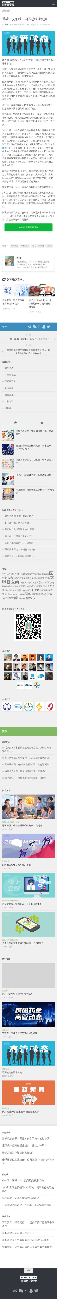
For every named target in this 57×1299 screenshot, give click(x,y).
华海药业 (14, 246)
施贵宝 (38, 586)
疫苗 (19, 590)
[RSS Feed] (53, 327)
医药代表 (9, 368)
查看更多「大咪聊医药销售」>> (20, 556)
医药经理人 (10, 381)
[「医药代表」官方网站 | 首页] (10, 3)
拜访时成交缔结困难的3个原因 (19, 529)
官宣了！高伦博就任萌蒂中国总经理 (19, 1033)
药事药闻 (5, 1108)
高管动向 (6, 10)
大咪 (6, 24)
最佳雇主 (9, 394)
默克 (24, 598)
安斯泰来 (23, 583)
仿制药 (13, 574)
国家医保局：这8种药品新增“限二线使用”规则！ (28, 764)
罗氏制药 (44, 590)
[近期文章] (15, 423)
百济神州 (24, 590)
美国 (50, 590)
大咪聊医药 (25, 246)
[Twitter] (48, 327)
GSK (4, 573)
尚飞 (34, 246)
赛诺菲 (45, 594)
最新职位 (11, 374)
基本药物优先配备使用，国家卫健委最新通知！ (28, 757)
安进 (28, 583)
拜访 (52, 582)
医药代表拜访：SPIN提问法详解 (20, 549)
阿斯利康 (12, 598)
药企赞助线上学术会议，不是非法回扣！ (22, 903)
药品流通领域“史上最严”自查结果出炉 (20, 1111)
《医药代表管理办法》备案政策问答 (33, 475)
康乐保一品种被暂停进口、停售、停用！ (24, 1145)
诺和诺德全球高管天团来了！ (18, 1232)
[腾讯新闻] (43, 327)
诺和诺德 (36, 594)
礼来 (31, 590)
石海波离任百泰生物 (12, 1072)
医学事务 (33, 574)
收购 (10, 586)
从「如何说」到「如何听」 (18, 522)
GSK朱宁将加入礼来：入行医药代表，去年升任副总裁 (40, 303)
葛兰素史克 (13, 594)
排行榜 (8, 408)
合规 (31, 578)
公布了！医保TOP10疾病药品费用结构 (23, 1180)
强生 (41, 582)
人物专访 (9, 401)
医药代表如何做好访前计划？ (19, 516)
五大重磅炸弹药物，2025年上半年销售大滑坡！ (28, 1205)
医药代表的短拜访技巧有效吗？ (17, 994)
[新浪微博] (29, 327)
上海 (9, 574)
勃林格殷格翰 (23, 573)
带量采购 (34, 582)
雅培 (20, 598)
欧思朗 (41, 246)
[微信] (34, 327)
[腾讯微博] (39, 327)
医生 (39, 574)
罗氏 (37, 590)
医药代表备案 (19, 578)
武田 (15, 590)
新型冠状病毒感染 (27, 586)
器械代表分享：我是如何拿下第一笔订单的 (25, 771)
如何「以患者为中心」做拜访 (19, 542)
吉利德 (36, 578)
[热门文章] (41, 423)
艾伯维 (49, 246)
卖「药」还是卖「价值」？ (18, 536)
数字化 (15, 586)
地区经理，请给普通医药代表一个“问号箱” (22, 825)
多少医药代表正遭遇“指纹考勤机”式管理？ (22, 943)
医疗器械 (45, 574)
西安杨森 (21, 594)
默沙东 (30, 598)
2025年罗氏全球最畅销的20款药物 (20, 1198)
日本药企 (9, 590)
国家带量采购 (44, 578)
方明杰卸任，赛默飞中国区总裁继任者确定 (25, 777)
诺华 (28, 594)
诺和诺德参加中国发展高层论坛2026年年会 (25, 1240)
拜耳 (47, 582)
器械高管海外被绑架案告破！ (18, 1152)
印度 (27, 578)
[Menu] (53, 3)
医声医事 (5, 900)
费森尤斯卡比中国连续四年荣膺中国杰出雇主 (27, 1247)
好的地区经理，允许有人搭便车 (17, 864)
